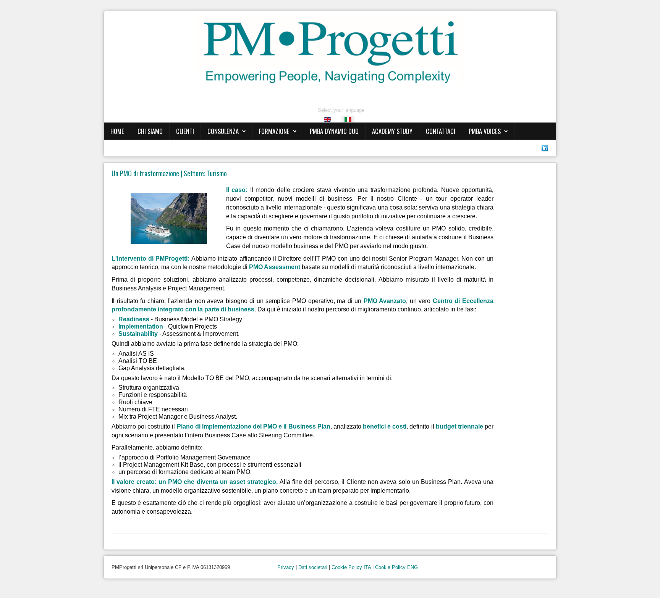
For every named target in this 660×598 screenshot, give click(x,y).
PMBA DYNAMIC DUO (334, 131)
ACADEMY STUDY (392, 131)
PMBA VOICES (485, 131)
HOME (117, 131)
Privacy (285, 567)
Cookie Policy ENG (396, 567)
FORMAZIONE (274, 131)
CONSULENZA (223, 131)
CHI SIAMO (150, 131)
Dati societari (312, 567)
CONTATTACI (440, 131)
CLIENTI (185, 131)
